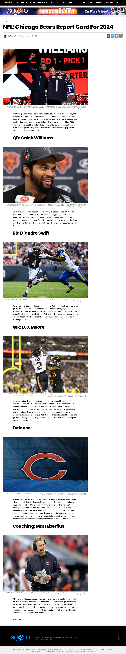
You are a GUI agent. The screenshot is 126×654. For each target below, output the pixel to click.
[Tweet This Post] (112, 36)
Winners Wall (42, 3)
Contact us (58, 637)
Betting (99, 3)
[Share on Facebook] (108, 36)
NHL (70, 3)
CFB (84, 3)
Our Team (109, 3)
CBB (91, 3)
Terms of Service (49, 637)
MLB (57, 3)
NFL (51, 3)
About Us (71, 637)
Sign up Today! (22, 3)
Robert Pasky (14, 36)
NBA (64, 3)
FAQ (76, 637)
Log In (32, 3)
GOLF (77, 3)
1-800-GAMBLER (59, 651)
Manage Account (65, 8)
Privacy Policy (39, 637)
